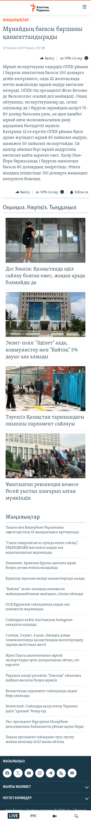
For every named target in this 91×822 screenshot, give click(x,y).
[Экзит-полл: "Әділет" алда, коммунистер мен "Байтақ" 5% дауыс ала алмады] (45, 314)
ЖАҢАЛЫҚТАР (16, 20)
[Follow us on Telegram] (50, 773)
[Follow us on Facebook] (7, 773)
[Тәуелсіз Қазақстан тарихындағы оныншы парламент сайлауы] (45, 388)
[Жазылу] (72, 773)
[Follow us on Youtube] (28, 773)
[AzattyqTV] (55, 816)
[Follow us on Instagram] (39, 773)
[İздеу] (76, 816)
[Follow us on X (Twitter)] (18, 773)
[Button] (47, 58)
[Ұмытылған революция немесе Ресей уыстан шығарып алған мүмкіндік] (45, 455)
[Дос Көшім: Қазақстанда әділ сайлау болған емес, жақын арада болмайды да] (45, 240)
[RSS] (61, 773)
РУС (33, 816)
